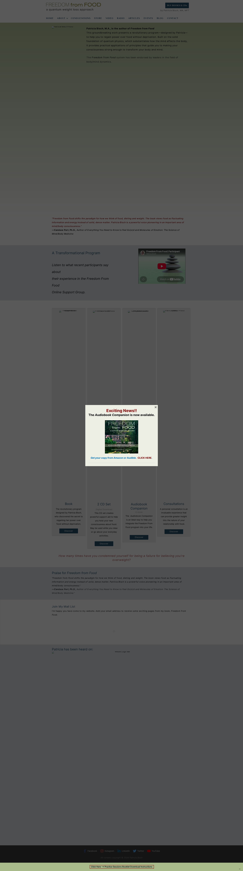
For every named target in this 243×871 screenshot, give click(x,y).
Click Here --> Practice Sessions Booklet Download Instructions (121, 866)
